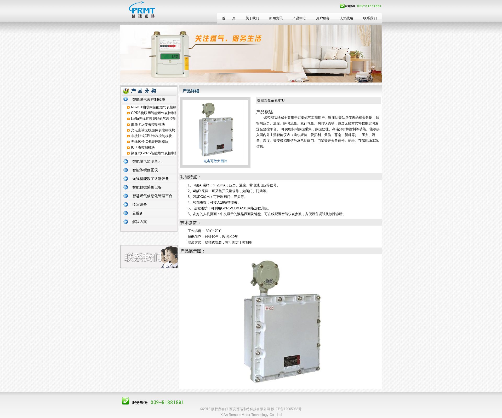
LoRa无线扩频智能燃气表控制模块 (157, 119)
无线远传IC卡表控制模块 (149, 142)
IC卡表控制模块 (143, 147)
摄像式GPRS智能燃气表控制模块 (156, 153)
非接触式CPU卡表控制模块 (151, 136)
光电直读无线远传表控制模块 (153, 130)
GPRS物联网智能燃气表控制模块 (156, 113)
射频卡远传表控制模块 (148, 124)
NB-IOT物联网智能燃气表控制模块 (157, 107)
